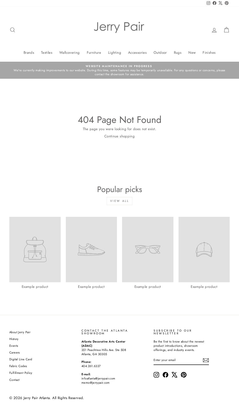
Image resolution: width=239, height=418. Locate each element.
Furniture (94, 52)
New (192, 52)
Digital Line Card (20, 359)
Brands (29, 52)
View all (119, 201)
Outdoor (160, 52)
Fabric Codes (18, 366)
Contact (14, 380)
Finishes (209, 52)
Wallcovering (69, 52)
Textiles (46, 52)
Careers (14, 352)
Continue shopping (119, 136)
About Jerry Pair (19, 332)
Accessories (137, 52)
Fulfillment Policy (20, 373)
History (14, 339)
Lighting (114, 52)
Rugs (178, 52)
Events (13, 345)
